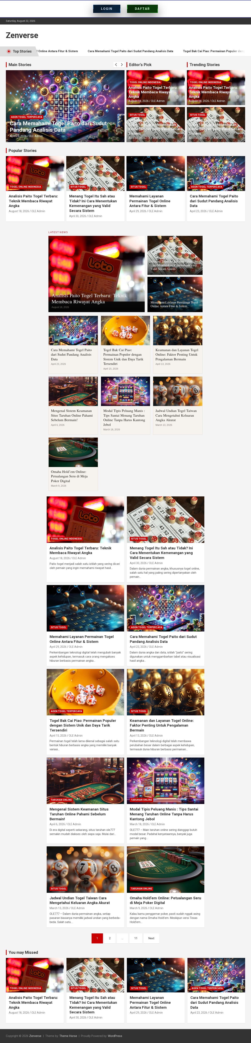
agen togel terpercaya (26, 110)
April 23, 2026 (198, 211)
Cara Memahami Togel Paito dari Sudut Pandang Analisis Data (81, 51)
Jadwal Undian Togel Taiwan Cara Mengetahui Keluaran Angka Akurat (176, 415)
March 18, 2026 (139, 824)
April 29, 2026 (137, 211)
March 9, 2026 (138, 908)
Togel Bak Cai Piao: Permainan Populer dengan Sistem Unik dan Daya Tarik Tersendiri (58, 123)
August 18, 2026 (138, 101)
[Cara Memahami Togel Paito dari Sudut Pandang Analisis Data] (166, 608)
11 (135, 938)
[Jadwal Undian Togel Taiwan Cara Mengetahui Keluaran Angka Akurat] (85, 869)
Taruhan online (61, 800)
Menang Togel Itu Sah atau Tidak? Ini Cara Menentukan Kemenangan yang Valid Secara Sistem (155, 127)
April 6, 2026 (57, 824)
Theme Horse (68, 1036)
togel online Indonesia (145, 82)
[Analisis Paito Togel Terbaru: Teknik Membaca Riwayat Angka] (85, 519)
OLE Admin (36, 136)
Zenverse (22, 35)
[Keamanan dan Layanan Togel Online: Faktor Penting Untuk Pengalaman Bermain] (166, 692)
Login (107, 9)
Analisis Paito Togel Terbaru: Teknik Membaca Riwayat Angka (153, 92)
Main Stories (20, 64)
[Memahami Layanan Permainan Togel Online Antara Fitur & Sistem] (85, 608)
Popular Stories (23, 150)
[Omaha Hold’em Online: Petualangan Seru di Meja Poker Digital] (166, 869)
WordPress (115, 1036)
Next (151, 938)
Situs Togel (137, 115)
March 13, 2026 (59, 908)
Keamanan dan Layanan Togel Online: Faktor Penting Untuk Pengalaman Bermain (177, 354)
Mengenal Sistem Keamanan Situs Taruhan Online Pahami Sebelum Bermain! (72, 415)
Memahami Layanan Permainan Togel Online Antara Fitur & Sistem (149, 201)
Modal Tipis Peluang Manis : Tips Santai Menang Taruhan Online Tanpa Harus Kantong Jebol (124, 417)
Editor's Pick (140, 64)
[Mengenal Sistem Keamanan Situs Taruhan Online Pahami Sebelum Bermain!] (85, 781)
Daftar (142, 9)
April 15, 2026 (18, 136)
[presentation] (116, 64)
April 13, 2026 (138, 735)
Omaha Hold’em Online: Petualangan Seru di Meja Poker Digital (69, 476)
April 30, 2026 (136, 138)
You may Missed (23, 952)
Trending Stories (205, 64)
